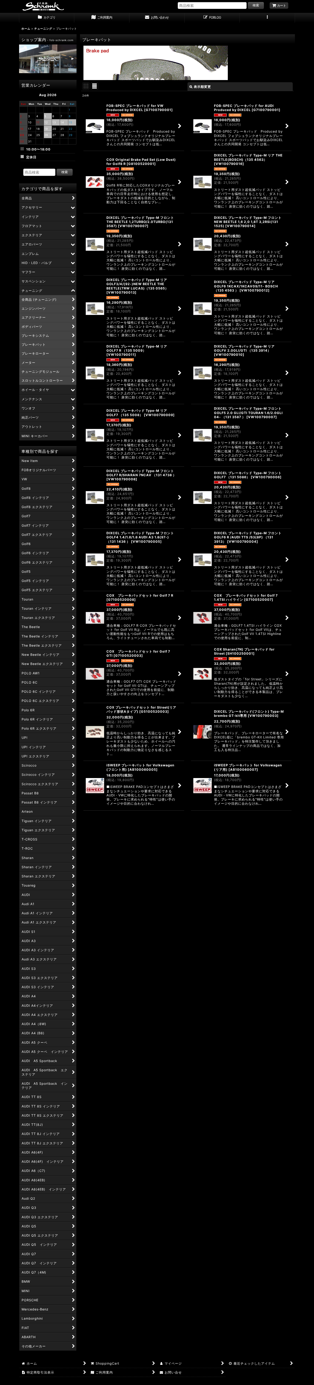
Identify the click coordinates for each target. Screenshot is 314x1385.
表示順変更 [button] (202, 87)
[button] (267, 18)
